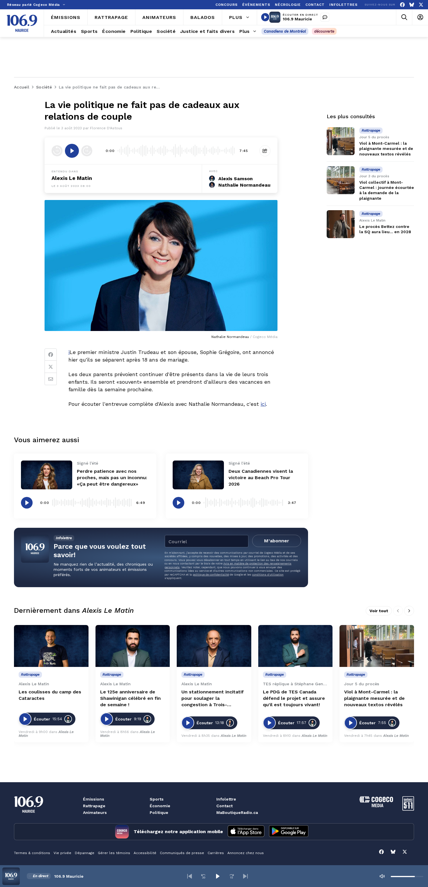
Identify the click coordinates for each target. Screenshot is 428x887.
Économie (160, 805)
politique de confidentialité (211, 574)
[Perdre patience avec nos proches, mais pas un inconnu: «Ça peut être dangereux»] (46, 475)
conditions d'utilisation (268, 574)
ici (263, 404)
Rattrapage (94, 805)
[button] (189, 876)
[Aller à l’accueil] (21, 23)
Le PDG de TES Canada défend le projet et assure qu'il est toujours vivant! (294, 698)
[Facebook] (402, 5)
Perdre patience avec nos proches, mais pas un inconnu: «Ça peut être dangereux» (112, 477)
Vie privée (62, 853)
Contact (224, 805)
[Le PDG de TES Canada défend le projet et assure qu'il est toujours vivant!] (295, 646)
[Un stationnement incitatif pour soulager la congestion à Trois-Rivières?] (214, 646)
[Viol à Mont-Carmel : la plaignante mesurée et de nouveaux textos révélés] (341, 141)
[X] (421, 5)
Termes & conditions (32, 853)
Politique (159, 812)
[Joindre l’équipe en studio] (325, 17)
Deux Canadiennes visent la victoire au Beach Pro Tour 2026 (261, 477)
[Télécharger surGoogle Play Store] (288, 831)
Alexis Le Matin (72, 178)
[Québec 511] (408, 809)
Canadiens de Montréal (285, 31)
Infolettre (226, 799)
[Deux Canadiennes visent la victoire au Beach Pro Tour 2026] (198, 475)
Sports (157, 799)
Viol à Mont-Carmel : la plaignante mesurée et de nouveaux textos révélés (386, 148)
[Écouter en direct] (265, 17)
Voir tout (378, 610)
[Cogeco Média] (376, 805)
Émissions (93, 799)
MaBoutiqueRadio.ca (237, 812)
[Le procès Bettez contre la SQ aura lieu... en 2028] (341, 224)
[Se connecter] (420, 17)
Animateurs (95, 812)
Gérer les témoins (114, 853)
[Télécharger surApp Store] (246, 831)
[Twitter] (51, 367)
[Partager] (264, 150)
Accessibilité (145, 853)
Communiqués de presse (182, 853)
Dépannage (84, 853)
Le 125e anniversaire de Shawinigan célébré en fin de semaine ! (130, 698)
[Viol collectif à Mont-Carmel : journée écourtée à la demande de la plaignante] (341, 180)
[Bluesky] (411, 5)
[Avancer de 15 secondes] (86, 150)
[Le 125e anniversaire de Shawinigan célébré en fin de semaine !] (132, 646)
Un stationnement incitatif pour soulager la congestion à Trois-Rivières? (212, 698)
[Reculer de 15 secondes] (57, 150)
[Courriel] (51, 379)
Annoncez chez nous (245, 853)
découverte (324, 31)
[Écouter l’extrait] (72, 151)
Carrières (216, 853)
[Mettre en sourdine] (382, 876)
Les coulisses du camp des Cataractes (50, 695)
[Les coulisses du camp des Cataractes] (51, 646)
